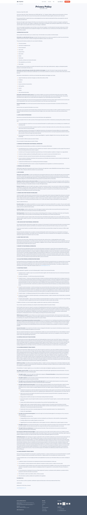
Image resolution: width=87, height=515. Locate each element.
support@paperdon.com (45, 265)
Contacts (49, 1)
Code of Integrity (44, 510)
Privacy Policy (44, 509)
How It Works (44, 1)
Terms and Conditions (45, 507)
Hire (67, 1)
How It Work (44, 502)
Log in (60, 1)
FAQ (53, 1)
